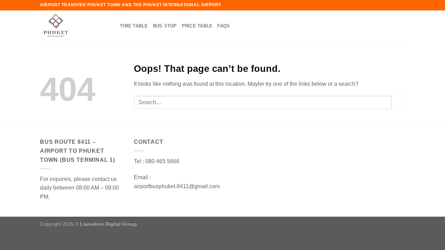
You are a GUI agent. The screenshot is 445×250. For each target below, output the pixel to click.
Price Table (197, 25)
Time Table (134, 25)
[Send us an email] (400, 26)
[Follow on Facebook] (391, 26)
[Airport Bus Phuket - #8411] (75, 26)
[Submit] (398, 102)
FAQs (223, 25)
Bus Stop (165, 25)
